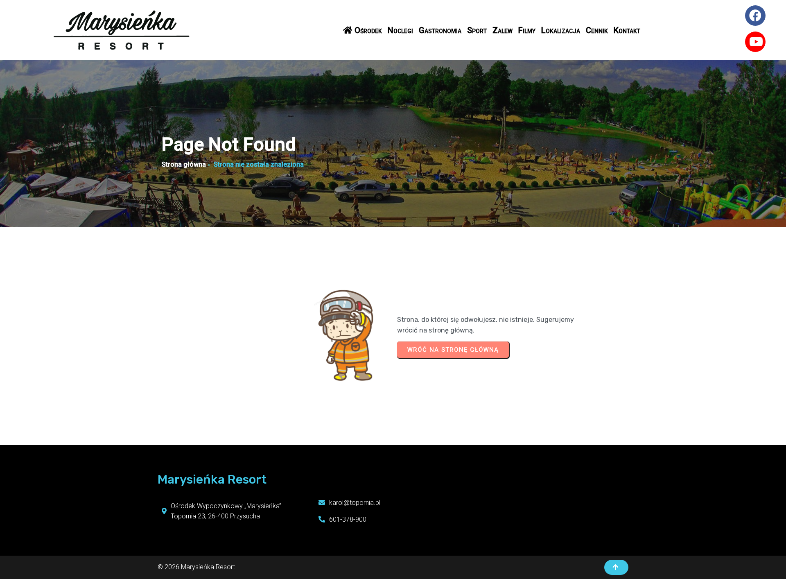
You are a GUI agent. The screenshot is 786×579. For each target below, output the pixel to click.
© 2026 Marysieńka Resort (196, 567)
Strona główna (184, 164)
